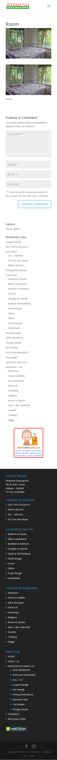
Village (11, 420)
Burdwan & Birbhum (18, 288)
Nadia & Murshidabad (19, 303)
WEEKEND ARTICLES (16, 362)
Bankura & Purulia (17, 279)
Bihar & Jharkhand (17, 283)
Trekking (12, 415)
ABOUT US (13, 661)
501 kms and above (18, 260)
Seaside (12, 410)
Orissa (11, 313)
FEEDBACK (13, 714)
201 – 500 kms (15, 255)
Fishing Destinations (16, 270)
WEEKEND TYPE (14, 367)
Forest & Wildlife (16, 375)
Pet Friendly (12, 347)
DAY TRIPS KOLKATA (17, 246)
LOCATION (11, 275)
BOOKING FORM (16, 719)
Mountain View (13, 332)
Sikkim (11, 318)
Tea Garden (12, 357)
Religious (12, 395)
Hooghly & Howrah (18, 298)
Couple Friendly (13, 241)
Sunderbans (14, 328)
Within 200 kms (16, 265)
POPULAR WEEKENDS (17, 352)
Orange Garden (13, 342)
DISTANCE (11, 251)
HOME (11, 656)
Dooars (12, 293)
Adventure (13, 371)
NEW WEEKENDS (14, 337)
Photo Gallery (13, 229)
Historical (13, 385)
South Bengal (15, 323)
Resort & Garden (16, 400)
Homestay (13, 390)
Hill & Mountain (16, 380)
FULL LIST (18, 679)
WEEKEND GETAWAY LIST (21, 666)
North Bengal (15, 308)
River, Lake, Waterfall (19, 405)
